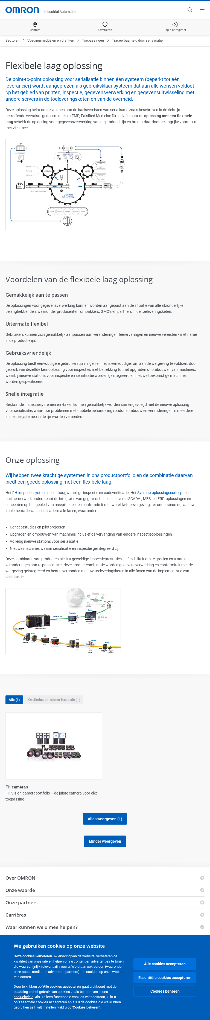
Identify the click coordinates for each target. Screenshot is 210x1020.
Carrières (15, 915)
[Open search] (190, 10)
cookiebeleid (23, 997)
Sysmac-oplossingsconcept (160, 492)
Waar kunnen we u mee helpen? (41, 927)
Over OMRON (20, 878)
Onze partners (21, 902)
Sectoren (12, 40)
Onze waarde (20, 890)
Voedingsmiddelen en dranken (50, 40)
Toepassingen (93, 40)
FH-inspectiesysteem (30, 492)
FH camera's (16, 787)
